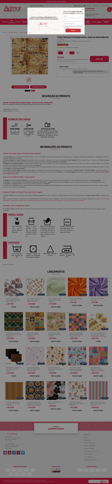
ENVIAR (73, 30)
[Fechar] (82, 9)
